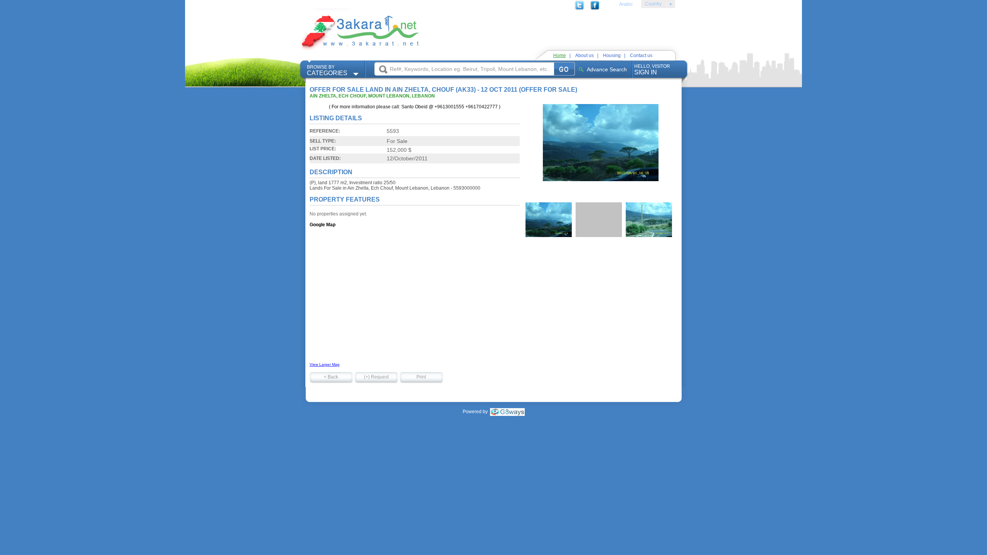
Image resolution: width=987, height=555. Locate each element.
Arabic (626, 4)
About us (584, 55)
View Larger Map (325, 364)
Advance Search (607, 69)
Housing (612, 55)
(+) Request (376, 377)
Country (651, 5)
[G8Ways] (507, 411)
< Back (331, 377)
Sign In (652, 70)
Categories (327, 70)
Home (559, 55)
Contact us (641, 55)
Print (421, 377)
